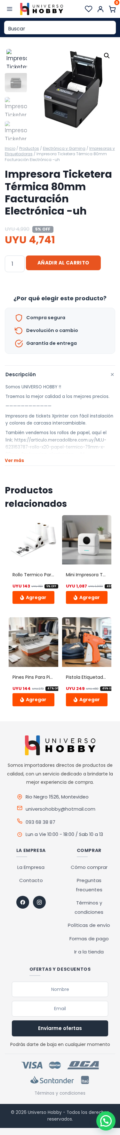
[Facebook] (22, 902)
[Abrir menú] (10, 9)
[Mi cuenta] (100, 9)
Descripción (60, 374)
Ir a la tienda (89, 951)
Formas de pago (89, 938)
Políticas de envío (89, 925)
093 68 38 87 (40, 822)
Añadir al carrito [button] (33, 597)
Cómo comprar (89, 867)
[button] (107, 55)
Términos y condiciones (60, 1093)
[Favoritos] (88, 9)
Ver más (14, 461)
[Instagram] (39, 902)
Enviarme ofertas (60, 1028)
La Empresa (30, 867)
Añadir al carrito (63, 262)
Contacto (31, 880)
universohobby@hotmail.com (60, 809)
